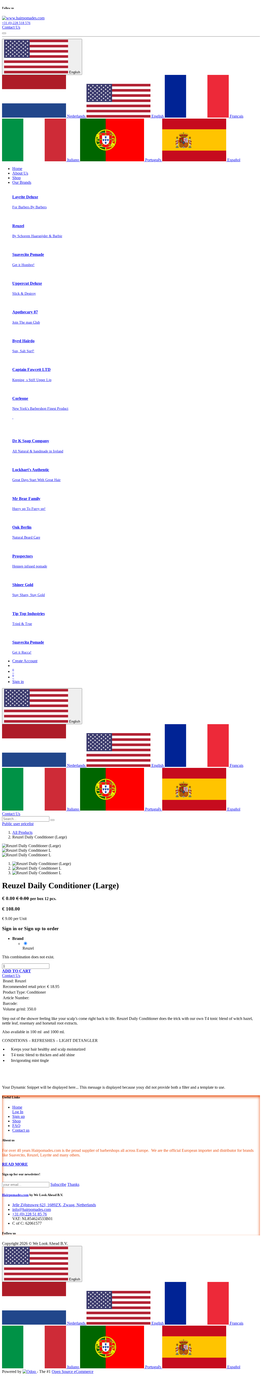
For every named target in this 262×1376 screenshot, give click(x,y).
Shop (16, 1121)
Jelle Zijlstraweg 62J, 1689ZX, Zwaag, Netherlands (54, 1205)
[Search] (52, 820)
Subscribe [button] (58, 1184)
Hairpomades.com (15, 1195)
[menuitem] (17, 168)
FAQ (16, 1125)
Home (17, 1107)
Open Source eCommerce (72, 1371)
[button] (16, 971)
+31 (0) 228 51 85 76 (29, 1214)
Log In (17, 1112)
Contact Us (11, 27)
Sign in (18, 681)
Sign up (18, 1116)
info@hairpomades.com (31, 1209)
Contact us (20, 1130)
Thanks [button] (73, 1184)
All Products (22, 832)
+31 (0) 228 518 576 (16, 23)
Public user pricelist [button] (18, 824)
